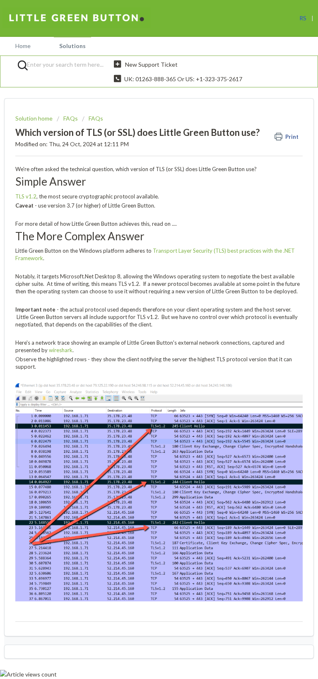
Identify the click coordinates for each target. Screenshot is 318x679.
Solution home (34, 118)
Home (23, 45)
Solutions (72, 45)
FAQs (70, 118)
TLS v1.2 (25, 196)
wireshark (60, 350)
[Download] (143, 338)
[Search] (20, 65)
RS (302, 18)
